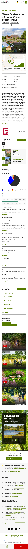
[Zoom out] (4, 58)
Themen (9, 508)
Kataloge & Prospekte (19, 488)
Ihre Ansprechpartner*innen (14, 471)
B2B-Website (19, 509)
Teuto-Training (11, 519)
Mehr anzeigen (5, 165)
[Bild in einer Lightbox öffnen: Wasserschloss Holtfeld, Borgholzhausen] (8, 49)
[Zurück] (12, 440)
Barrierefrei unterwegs (17, 493)
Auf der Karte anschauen (21, 139)
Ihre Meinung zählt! (14, 496)
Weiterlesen (5, 123)
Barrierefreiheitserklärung (14, 536)
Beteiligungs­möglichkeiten (19, 508)
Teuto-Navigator (19, 485)
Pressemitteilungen (16, 512)
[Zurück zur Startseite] (5, 2)
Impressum (20, 535)
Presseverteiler (12, 513)
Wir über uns (7, 535)
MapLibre (5, 68)
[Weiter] (16, 440)
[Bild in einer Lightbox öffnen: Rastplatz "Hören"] (20, 49)
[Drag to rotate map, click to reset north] (4, 60)
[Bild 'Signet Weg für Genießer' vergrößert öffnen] (10, 131)
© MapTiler (10, 68)
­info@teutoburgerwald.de (20, 468)
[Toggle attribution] (24, 68)
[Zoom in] (4, 56)
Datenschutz (14, 535)
